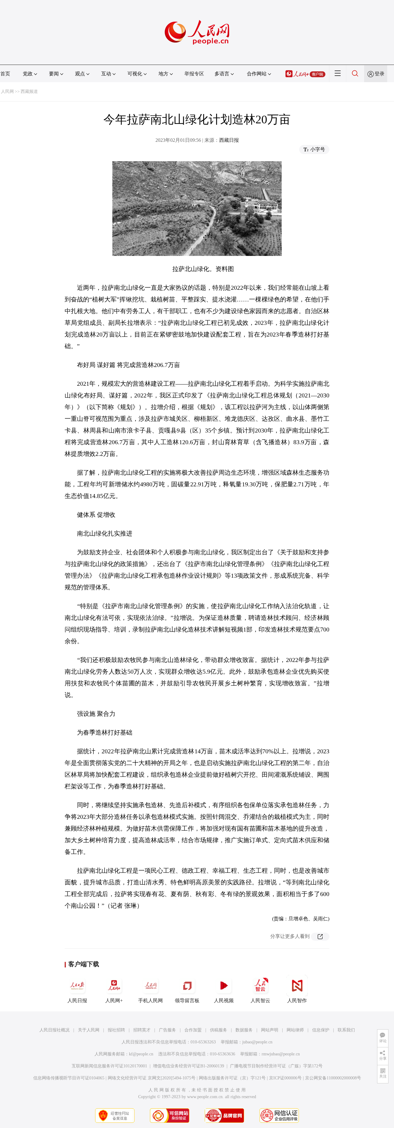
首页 (5, 73)
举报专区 (194, 73)
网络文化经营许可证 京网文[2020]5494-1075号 (151, 1078)
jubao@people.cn (257, 1042)
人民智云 (260, 1000)
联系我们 (346, 1030)
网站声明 (269, 1030)
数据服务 (244, 1030)
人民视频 (224, 1000)
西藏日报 (229, 140)
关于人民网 (88, 1030)
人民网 (7, 91)
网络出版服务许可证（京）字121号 (232, 1078)
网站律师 (295, 1030)
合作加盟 (193, 1030)
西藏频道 (29, 91)
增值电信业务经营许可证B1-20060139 (188, 1066)
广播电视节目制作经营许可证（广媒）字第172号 (276, 1066)
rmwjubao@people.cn (281, 1054)
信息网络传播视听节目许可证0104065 (68, 1078)
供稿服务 (218, 1030)
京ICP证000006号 (285, 1078)
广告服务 (167, 1030)
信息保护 (320, 1030)
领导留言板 (187, 1000)
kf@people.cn (141, 1054)
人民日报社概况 (54, 1030)
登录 (379, 73)
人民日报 (77, 1000)
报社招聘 (116, 1030)
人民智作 (297, 1000)
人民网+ (114, 1000)
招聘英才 (142, 1030)
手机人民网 (150, 1000)
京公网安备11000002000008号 (333, 1078)
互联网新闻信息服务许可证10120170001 (109, 1066)
